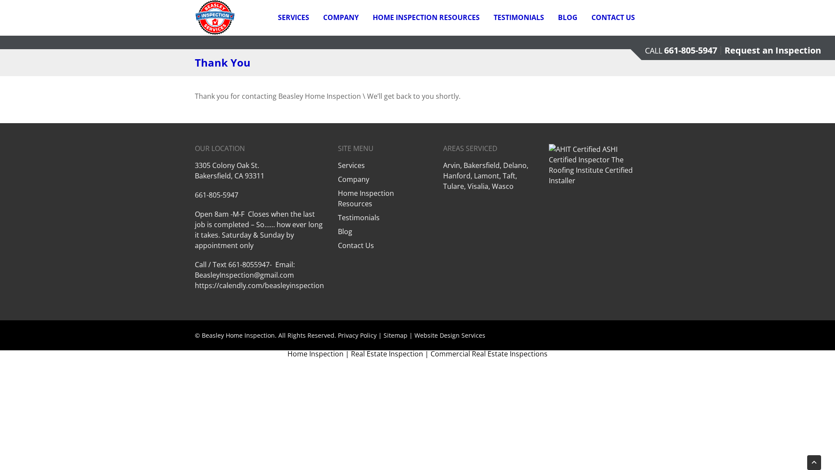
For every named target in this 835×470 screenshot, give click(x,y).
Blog (568, 17)
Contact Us (613, 17)
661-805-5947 (690, 50)
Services (293, 17)
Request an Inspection (773, 50)
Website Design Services (449, 335)
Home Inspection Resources (426, 17)
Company (341, 17)
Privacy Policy (357, 335)
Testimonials (519, 17)
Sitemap (395, 335)
